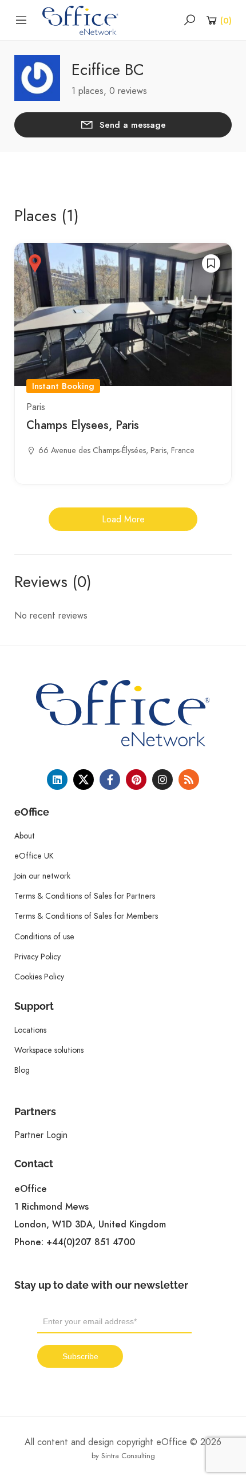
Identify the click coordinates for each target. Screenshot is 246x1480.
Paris (35, 407)
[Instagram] (162, 779)
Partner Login (41, 1135)
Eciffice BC (108, 69)
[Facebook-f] (110, 779)
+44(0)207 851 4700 (90, 1242)
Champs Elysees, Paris (82, 425)
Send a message (133, 125)
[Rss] (188, 779)
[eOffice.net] (80, 19)
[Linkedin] (57, 779)
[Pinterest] (136, 779)
